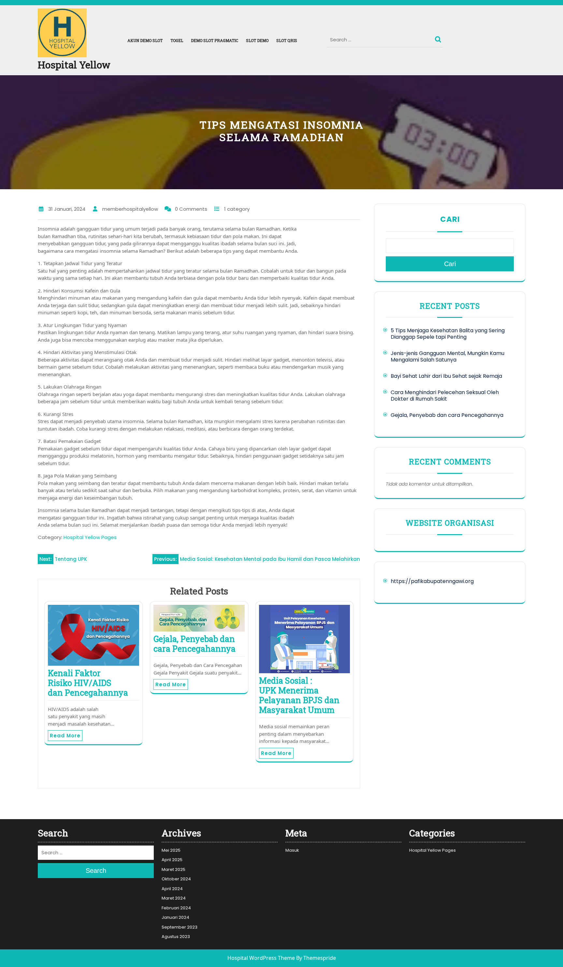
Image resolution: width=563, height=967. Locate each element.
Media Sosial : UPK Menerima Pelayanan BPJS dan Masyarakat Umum (299, 695)
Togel (176, 40)
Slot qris (286, 40)
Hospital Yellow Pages (90, 537)
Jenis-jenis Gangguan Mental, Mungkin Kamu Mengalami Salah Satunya (447, 356)
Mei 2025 (171, 850)
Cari (450, 219)
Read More (65, 735)
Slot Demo (257, 40)
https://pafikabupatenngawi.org (432, 581)
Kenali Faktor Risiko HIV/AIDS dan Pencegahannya (88, 683)
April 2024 (172, 889)
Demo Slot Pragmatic (214, 40)
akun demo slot (145, 40)
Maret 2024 (174, 898)
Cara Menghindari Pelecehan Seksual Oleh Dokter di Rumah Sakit (445, 396)
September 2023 (179, 927)
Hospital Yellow (74, 64)
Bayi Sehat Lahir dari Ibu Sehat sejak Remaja (446, 376)
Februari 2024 (176, 908)
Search (439, 38)
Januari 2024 (175, 917)
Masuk (292, 850)
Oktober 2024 (176, 879)
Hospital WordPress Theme (261, 958)
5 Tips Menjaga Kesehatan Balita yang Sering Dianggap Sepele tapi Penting (448, 334)
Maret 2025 (173, 869)
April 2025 (172, 860)
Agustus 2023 (176, 936)
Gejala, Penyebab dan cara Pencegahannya (194, 643)
